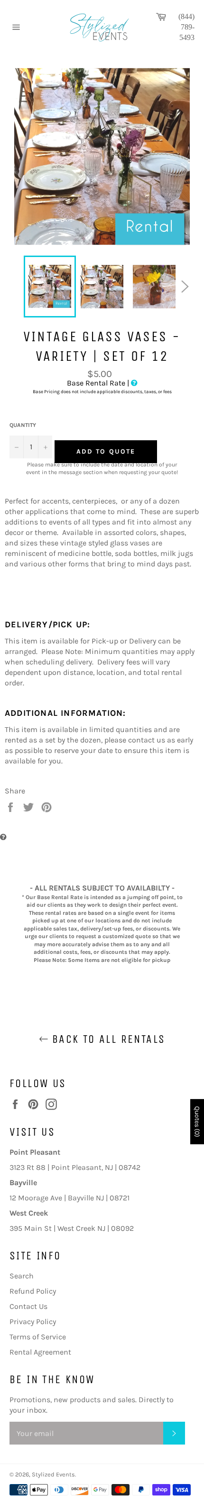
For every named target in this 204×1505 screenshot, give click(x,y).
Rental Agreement (40, 1351)
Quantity (22, 425)
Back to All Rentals (107, 1039)
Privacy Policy (32, 1321)
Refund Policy (32, 1291)
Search (21, 1275)
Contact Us (28, 1306)
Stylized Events (53, 1474)
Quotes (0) (197, 1121)
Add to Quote (105, 451)
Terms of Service (37, 1336)
